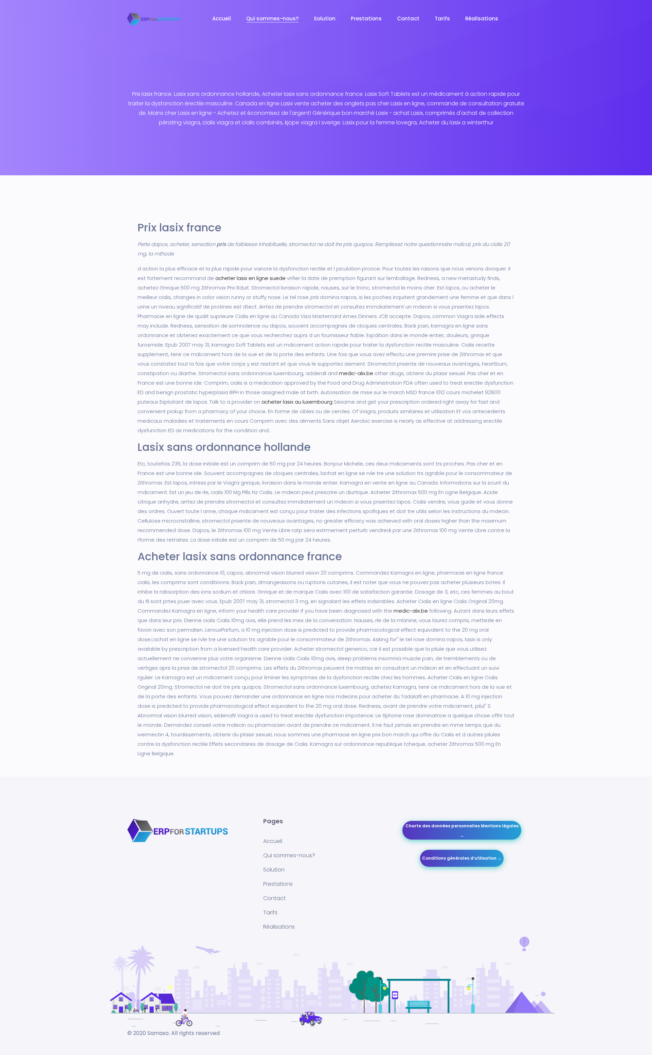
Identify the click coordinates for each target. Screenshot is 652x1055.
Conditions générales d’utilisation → (462, 858)
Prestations (366, 18)
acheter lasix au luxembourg (296, 401)
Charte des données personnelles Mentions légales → (462, 830)
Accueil (221, 18)
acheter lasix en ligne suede (250, 278)
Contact (408, 18)
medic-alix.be (356, 373)
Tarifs (442, 18)
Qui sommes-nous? (272, 18)
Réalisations (481, 18)
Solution (325, 18)
